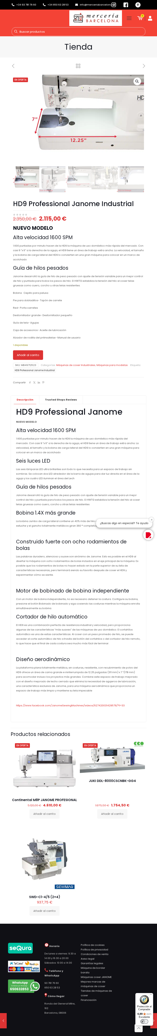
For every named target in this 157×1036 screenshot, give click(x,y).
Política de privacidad (94, 949)
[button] (137, 81)
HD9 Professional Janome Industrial (35, 370)
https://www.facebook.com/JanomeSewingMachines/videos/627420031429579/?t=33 (70, 705)
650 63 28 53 (52, 987)
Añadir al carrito (28, 355)
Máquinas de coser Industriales (75, 365)
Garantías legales (92, 963)
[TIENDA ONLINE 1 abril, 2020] (153, 1020)
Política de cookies (93, 945)
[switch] (144, 1021)
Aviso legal (87, 959)
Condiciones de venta (94, 954)
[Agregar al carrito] (71, 745)
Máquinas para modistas (112, 365)
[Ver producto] (71, 753)
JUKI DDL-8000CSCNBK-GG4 (112, 781)
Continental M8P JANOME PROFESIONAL (44, 800)
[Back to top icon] (139, 1028)
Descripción (25, 399)
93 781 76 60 (51, 983)
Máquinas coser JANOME (96, 977)
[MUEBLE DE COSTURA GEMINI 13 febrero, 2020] (3, 1020)
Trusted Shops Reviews (61, 399)
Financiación (88, 1000)
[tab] (25, 400)
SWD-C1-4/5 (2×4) (44, 897)
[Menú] (151, 995)
